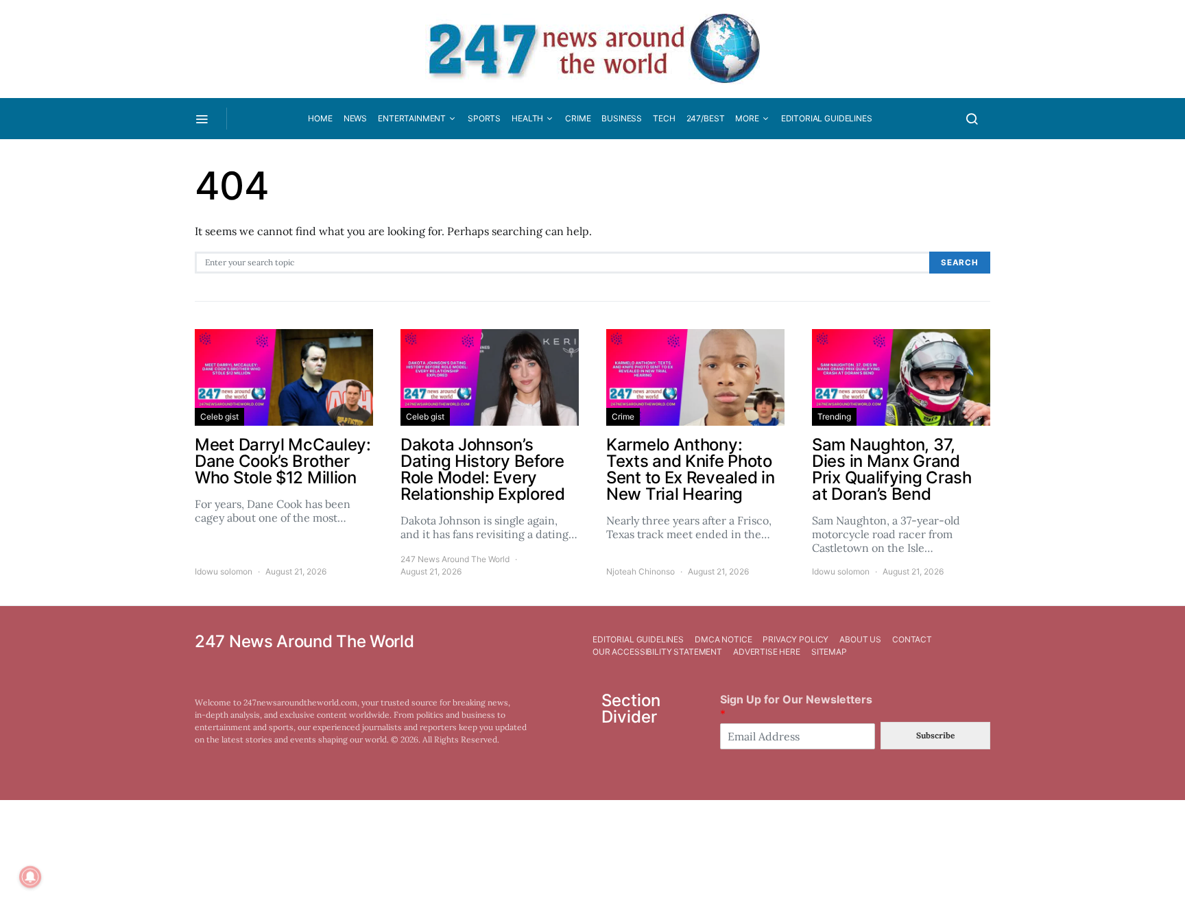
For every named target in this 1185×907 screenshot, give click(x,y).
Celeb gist (219, 416)
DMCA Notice (723, 639)
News (355, 118)
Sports (484, 118)
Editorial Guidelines (826, 118)
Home (320, 118)
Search (960, 262)
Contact (912, 639)
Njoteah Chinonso (640, 571)
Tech (664, 118)
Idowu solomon (223, 571)
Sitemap (829, 651)
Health (527, 118)
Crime (577, 118)
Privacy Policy (795, 639)
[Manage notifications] (30, 877)
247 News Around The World (455, 559)
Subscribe (935, 735)
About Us (860, 639)
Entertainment (412, 118)
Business (621, 118)
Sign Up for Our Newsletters (796, 706)
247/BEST (705, 118)
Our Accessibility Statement (657, 651)
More (746, 118)
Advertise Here (766, 651)
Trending (834, 416)
